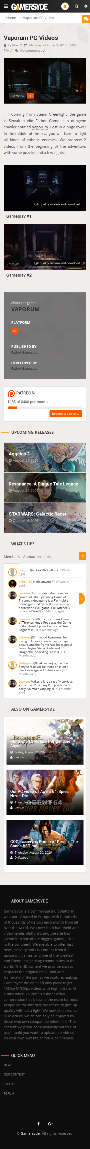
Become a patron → (66, 414)
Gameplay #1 (19, 216)
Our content (14, 1074)
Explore (10, 1084)
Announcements (37, 556)
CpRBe (13, 45)
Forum (9, 1093)
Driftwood (25, 663)
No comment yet (33, 50)
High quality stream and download (56, 204)
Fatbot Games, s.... (24, 352)
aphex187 (25, 582)
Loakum (24, 593)
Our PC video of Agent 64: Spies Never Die (39, 793)
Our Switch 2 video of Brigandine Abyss (40, 743)
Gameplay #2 (19, 275)
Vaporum (40, 126)
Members (12, 556)
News (8, 1065)
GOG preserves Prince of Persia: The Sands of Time (44, 844)
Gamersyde (30, 1133)
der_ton (24, 570)
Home (11, 17)
